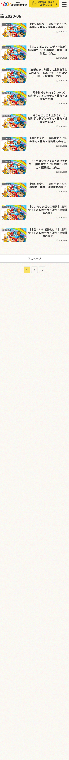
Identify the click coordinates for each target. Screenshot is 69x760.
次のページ (34, 258)
